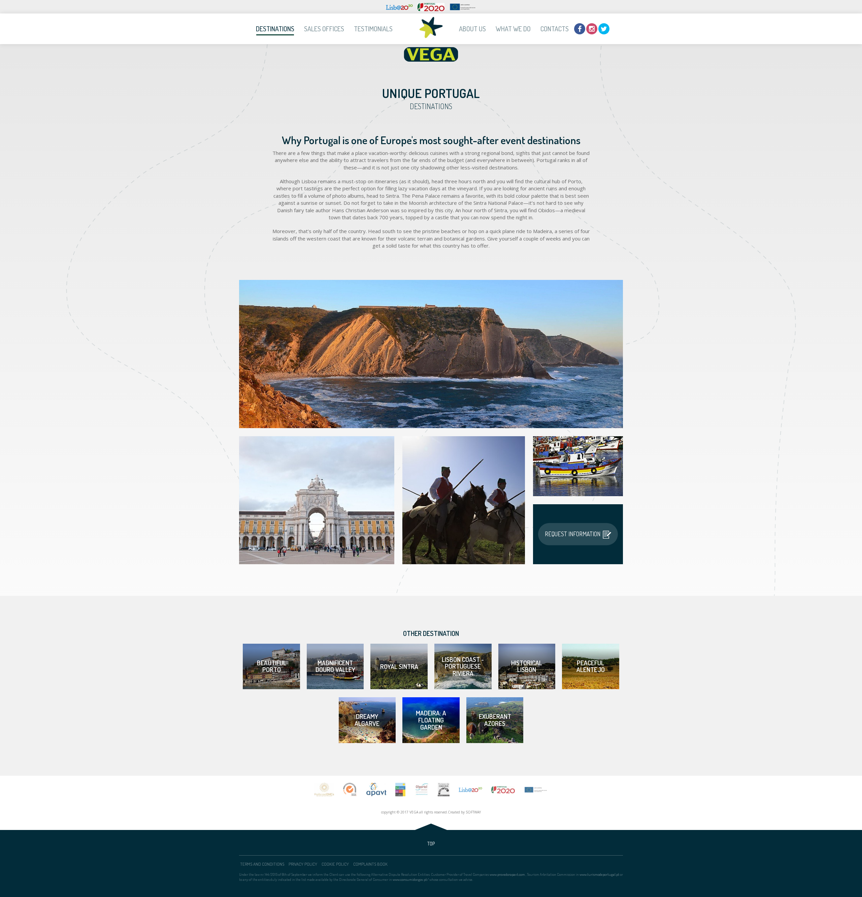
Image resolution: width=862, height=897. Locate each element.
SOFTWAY (473, 812)
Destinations (275, 28)
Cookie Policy (335, 863)
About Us (472, 28)
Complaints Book (370, 863)
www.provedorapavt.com (507, 874)
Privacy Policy (303, 863)
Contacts (554, 28)
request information (572, 534)
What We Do (513, 28)
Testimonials (373, 28)
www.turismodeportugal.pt (599, 874)
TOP (431, 843)
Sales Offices (324, 28)
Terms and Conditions (262, 863)
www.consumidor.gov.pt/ (411, 879)
